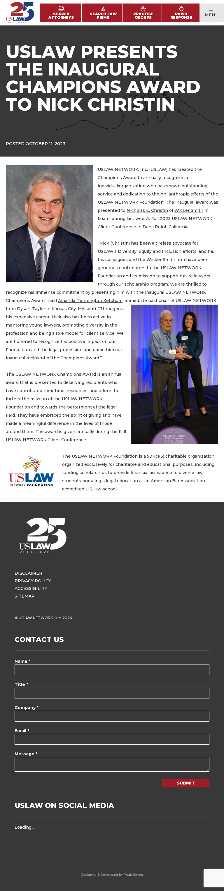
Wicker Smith (188, 210)
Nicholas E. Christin (147, 210)
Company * (26, 707)
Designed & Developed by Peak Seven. (112, 875)
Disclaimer (28, 573)
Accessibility (31, 588)
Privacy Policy (33, 580)
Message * (26, 754)
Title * (21, 684)
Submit (186, 783)
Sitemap (25, 596)
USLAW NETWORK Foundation (105, 456)
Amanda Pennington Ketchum (90, 300)
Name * (22, 661)
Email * (22, 731)
